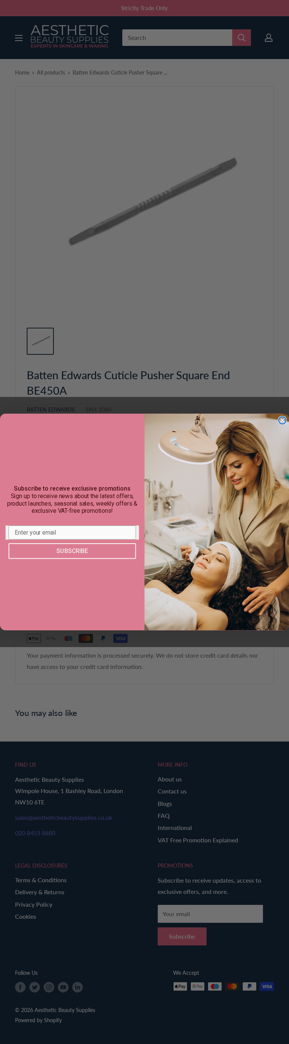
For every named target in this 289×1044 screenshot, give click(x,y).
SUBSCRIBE (72, 551)
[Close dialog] (282, 420)
